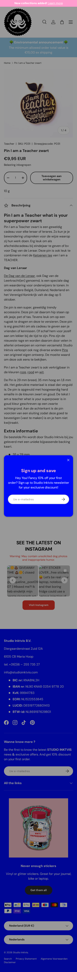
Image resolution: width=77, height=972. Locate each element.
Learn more (55, 3)
